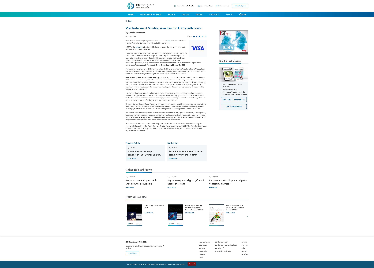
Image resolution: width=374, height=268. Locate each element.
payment (138, 47)
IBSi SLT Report (240, 6)
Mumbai (244, 251)
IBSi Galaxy (214, 14)
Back (130, 21)
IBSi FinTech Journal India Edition (226, 245)
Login (244, 14)
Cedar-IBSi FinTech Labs (185, 6)
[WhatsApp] (205, 36)
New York (244, 245)
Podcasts (202, 254)
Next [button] (247, 217)
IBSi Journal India (234, 106)
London (244, 242)
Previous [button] (126, 217)
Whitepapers (203, 245)
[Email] (202, 36)
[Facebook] (196, 36)
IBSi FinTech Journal (221, 242)
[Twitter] (199, 36)
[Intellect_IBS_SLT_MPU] (245, 42)
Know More (149, 213)
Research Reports (204, 242)
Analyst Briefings (207, 6)
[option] (146, 216)
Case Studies (203, 251)
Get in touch (224, 6)
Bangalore (244, 254)
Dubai (243, 248)
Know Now (132, 253)
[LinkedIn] (194, 36)
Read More (131, 158)
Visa (169, 41)
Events (201, 257)
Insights (131, 14)
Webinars (202, 248)
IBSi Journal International (233, 100)
